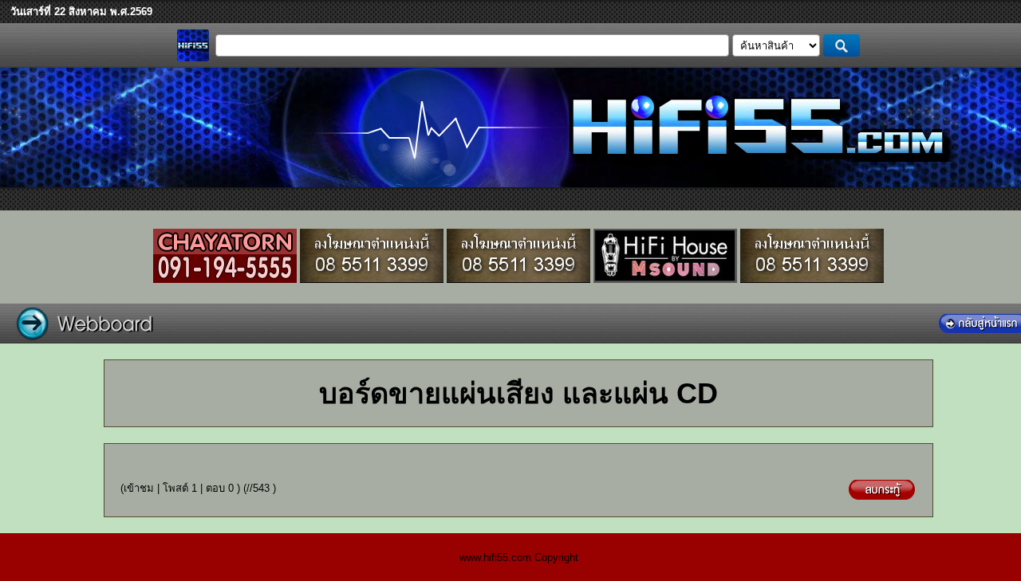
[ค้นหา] (842, 45)
